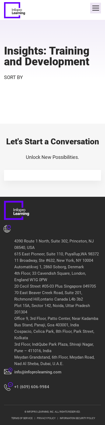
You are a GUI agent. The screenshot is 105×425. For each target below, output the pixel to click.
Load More (52, 111)
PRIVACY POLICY (46, 418)
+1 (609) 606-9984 (31, 386)
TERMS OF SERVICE (22, 418)
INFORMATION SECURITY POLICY (77, 418)
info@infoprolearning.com (37, 372)
